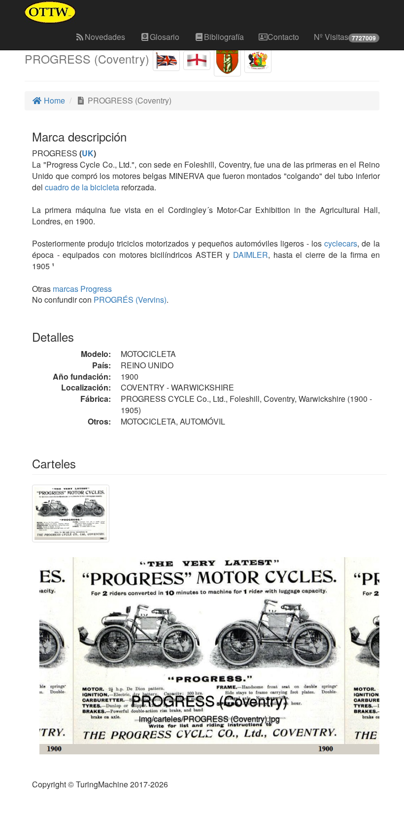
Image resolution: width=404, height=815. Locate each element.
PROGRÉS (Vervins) (129, 299)
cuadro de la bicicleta (82, 187)
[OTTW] (50, 12)
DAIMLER (249, 254)
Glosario (164, 36)
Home (53, 100)
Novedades (105, 36)
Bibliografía (224, 36)
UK (88, 153)
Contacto (283, 36)
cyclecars (340, 243)
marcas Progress (82, 288)
